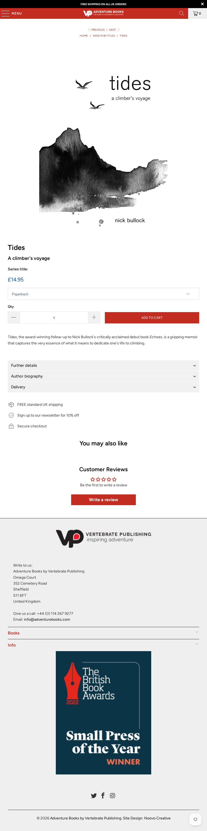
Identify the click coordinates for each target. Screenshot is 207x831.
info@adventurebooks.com (47, 619)
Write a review (103, 499)
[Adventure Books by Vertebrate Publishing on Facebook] (103, 796)
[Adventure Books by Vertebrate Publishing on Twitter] (94, 796)
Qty (11, 307)
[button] (103, 365)
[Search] (182, 13)
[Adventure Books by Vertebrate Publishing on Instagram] (113, 796)
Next (113, 30)
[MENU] (2, 13)
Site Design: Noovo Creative (147, 818)
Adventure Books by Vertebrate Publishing (85, 818)
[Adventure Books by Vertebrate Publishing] (103, 13)
